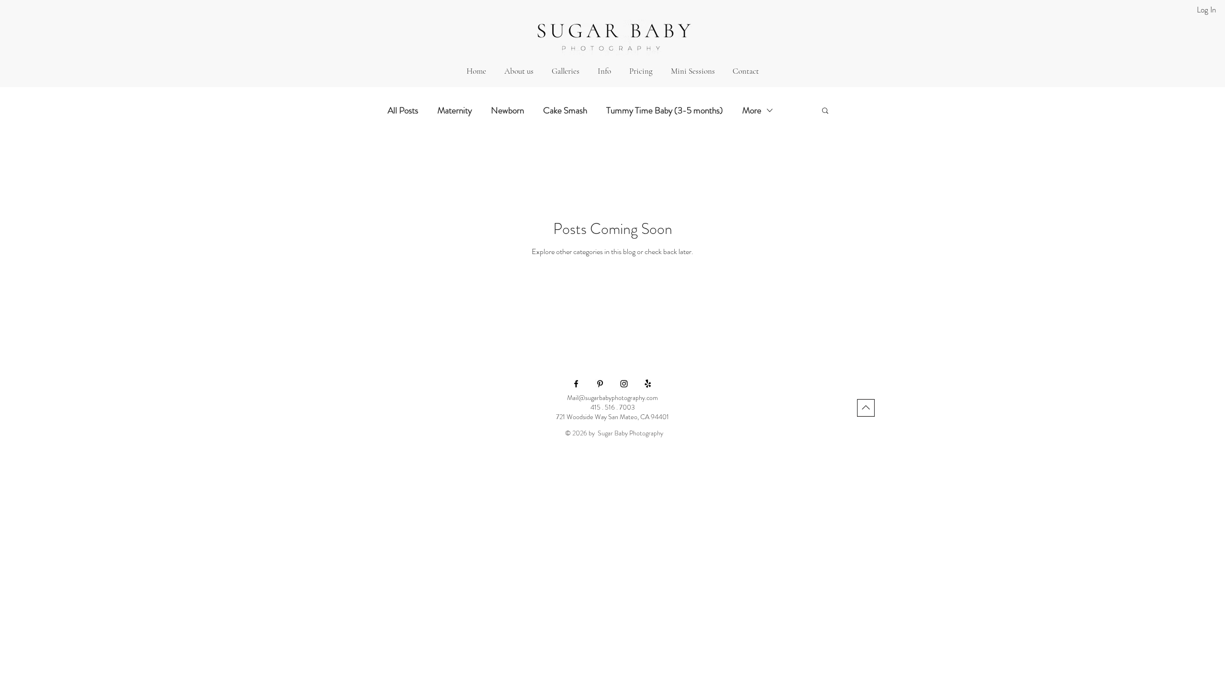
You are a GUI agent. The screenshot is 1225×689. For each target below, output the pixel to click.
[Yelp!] (648, 384)
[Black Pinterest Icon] (600, 384)
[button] (566, 71)
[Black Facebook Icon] (576, 384)
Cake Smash (565, 110)
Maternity (454, 110)
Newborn (507, 110)
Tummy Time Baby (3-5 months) (664, 110)
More (751, 110)
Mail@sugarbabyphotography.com (612, 397)
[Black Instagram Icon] (624, 384)
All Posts (403, 110)
